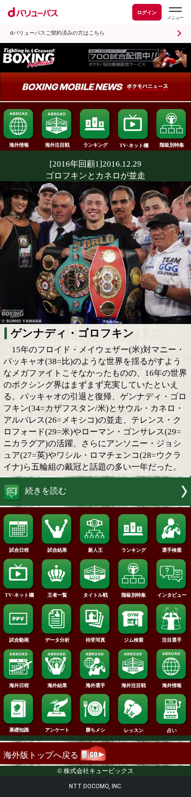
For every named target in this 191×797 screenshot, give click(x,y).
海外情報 (19, 145)
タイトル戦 (95, 595)
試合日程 (19, 550)
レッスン (133, 730)
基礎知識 (19, 729)
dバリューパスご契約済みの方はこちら (57, 33)
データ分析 (57, 640)
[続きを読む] (95, 503)
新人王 (95, 550)
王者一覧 (57, 595)
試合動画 (19, 640)
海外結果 (57, 685)
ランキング (95, 145)
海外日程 (19, 685)
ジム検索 (133, 640)
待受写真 (95, 640)
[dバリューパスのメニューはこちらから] (175, 13)
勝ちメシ (95, 729)
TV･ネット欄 (133, 145)
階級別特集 (172, 145)
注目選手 (172, 640)
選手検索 (172, 550)
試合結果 (57, 550)
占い (172, 730)
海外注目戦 (57, 145)
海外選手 (95, 685)
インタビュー (172, 595)
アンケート (57, 729)
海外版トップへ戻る (41, 755)
